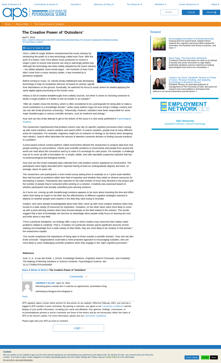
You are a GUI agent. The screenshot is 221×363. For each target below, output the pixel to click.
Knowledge (97, 40)
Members (160, 4)
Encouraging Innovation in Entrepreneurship (191, 38)
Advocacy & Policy (103, 4)
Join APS (210, 12)
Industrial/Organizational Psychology (73, 40)
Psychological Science (33, 42)
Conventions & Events (45, 4)
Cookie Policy (111, 357)
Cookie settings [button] (192, 357)
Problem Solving (110, 40)
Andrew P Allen (45, 283)
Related (155, 32)
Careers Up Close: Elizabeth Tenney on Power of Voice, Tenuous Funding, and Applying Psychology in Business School (192, 79)
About (215, 4)
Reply (25, 296)
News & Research (11, 4)
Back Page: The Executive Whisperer (188, 58)
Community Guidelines (113, 306)
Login (190, 12)
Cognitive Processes (36, 40)
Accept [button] (205, 357)
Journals (74, 4)
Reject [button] (214, 357)
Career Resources (188, 4)
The (133, 4)
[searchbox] (170, 12)
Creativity (51, 40)
